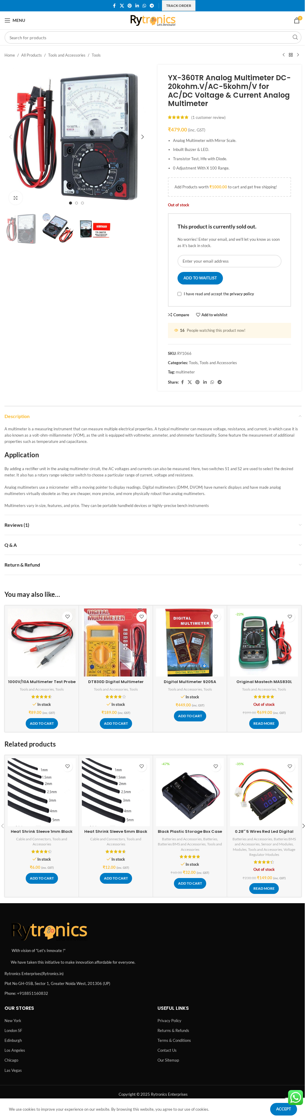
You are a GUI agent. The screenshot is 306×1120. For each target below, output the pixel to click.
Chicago (11, 1060)
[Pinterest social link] (130, 6)
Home (9, 55)
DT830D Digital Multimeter (116, 682)
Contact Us (167, 1050)
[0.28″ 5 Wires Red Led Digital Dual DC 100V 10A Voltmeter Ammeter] (264, 792)
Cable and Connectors (33, 839)
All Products (31, 55)
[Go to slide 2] (76, 203)
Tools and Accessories (66, 55)
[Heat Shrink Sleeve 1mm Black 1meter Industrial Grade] (42, 792)
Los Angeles (14, 1050)
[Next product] (298, 55)
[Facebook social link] (114, 6)
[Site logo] (153, 19)
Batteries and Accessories (182, 839)
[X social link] (122, 6)
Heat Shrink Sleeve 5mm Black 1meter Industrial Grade (115, 834)
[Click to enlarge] (15, 198)
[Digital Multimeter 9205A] (190, 642)
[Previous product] (283, 55)
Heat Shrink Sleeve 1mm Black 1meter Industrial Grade (42, 834)
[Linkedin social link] (137, 6)
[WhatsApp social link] (144, 6)
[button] (10, 137)
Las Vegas (13, 1070)
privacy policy (242, 293)
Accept (283, 1109)
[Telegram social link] (152, 6)
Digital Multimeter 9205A (190, 682)
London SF (13, 1030)
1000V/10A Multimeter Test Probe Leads (42, 684)
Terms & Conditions (174, 1040)
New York (12, 1020)
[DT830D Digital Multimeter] (116, 642)
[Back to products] (290, 55)
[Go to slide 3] (82, 203)
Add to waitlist (200, 278)
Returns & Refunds (173, 1030)
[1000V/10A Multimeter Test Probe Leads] (42, 642)
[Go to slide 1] (70, 203)
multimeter (185, 372)
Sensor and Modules (277, 844)
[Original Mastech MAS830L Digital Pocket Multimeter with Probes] (264, 642)
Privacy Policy (169, 1020)
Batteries (210, 839)
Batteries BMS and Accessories (182, 844)
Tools (96, 55)
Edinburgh (13, 1040)
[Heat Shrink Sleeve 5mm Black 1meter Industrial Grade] (116, 792)
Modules (240, 849)
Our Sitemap (168, 1060)
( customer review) (208, 117)
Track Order (178, 5)
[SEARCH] (295, 37)
